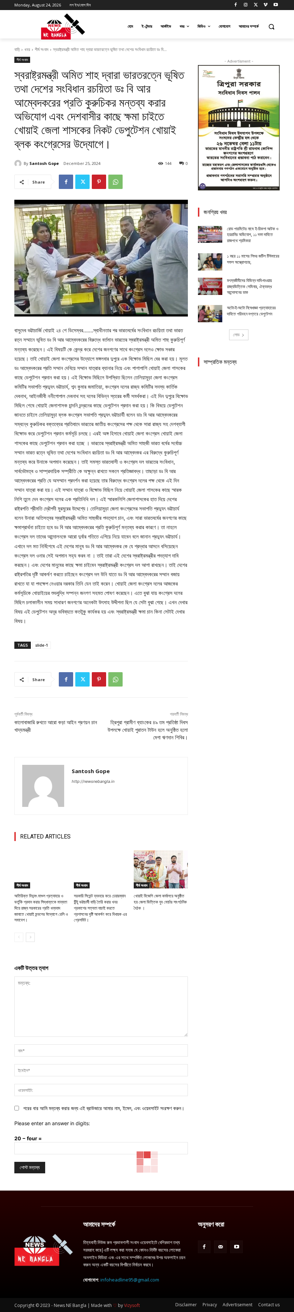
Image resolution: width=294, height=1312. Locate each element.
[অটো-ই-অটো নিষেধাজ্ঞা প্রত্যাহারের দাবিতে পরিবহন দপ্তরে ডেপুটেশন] (210, 313)
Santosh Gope (44, 163)
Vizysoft (132, 1305)
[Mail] (220, 1247)
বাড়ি (17, 49)
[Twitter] (256, 5)
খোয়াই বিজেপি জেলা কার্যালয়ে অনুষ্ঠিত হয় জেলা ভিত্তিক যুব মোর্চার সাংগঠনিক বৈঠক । (160, 902)
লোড (236, 335)
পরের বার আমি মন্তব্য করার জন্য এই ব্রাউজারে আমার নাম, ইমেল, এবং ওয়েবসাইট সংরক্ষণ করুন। (103, 1108)
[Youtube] (275, 5)
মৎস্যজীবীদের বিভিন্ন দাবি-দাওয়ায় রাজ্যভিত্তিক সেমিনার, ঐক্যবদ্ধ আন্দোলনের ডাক (249, 286)
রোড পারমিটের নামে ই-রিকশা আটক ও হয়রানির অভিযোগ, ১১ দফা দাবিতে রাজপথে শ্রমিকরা (252, 235)
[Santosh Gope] (19, 163)
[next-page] (30, 937)
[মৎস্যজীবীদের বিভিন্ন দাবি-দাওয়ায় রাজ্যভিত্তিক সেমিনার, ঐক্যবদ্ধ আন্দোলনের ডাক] (210, 286)
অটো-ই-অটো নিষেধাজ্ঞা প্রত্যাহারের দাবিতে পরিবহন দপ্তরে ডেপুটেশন (251, 311)
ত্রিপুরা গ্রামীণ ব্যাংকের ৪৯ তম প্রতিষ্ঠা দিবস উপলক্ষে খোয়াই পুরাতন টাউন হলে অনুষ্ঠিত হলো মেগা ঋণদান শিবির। (148, 730)
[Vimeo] (265, 5)
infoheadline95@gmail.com (129, 1279)
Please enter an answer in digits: (52, 1123)
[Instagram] (246, 5)
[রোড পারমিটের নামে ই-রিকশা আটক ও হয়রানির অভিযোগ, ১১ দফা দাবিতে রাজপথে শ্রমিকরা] (210, 234)
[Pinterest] (99, 182)
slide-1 (41, 645)
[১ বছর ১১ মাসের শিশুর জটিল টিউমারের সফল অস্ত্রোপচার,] (210, 262)
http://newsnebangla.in (93, 781)
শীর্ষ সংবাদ (41, 49)
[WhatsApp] (115, 182)
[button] (271, 26)
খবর (27, 49)
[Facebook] (236, 5)
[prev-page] (18, 937)
